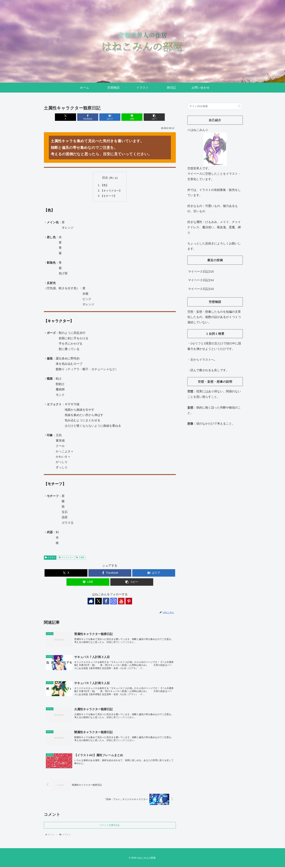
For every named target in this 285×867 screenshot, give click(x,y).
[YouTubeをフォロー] (121, 601)
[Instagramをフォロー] (113, 601)
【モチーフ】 (108, 195)
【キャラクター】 (111, 190)
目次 (105, 177)
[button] (154, 117)
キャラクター (67, 557)
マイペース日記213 (201, 289)
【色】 (105, 185)
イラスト (51, 557)
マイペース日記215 (201, 271)
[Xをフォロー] (98, 601)
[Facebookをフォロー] (106, 601)
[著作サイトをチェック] (91, 601)
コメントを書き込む (109, 825)
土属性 (81, 557)
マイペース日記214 (201, 280)
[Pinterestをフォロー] (129, 601)
